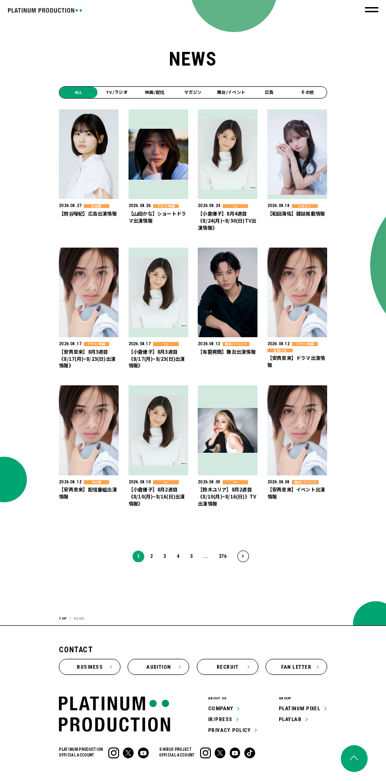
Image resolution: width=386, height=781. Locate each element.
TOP (63, 618)
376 (222, 556)
